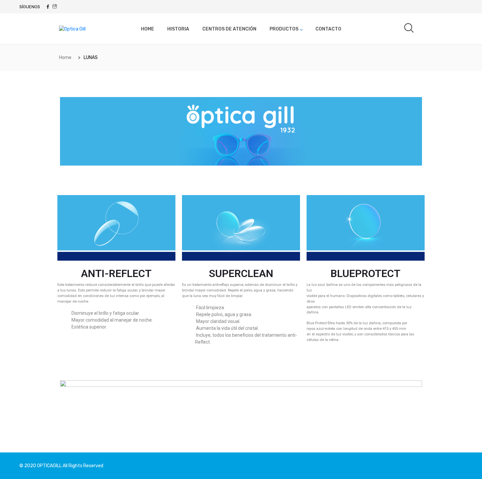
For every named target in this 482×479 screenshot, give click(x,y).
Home (65, 57)
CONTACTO (328, 29)
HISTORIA (178, 29)
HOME (147, 29)
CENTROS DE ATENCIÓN (229, 29)
